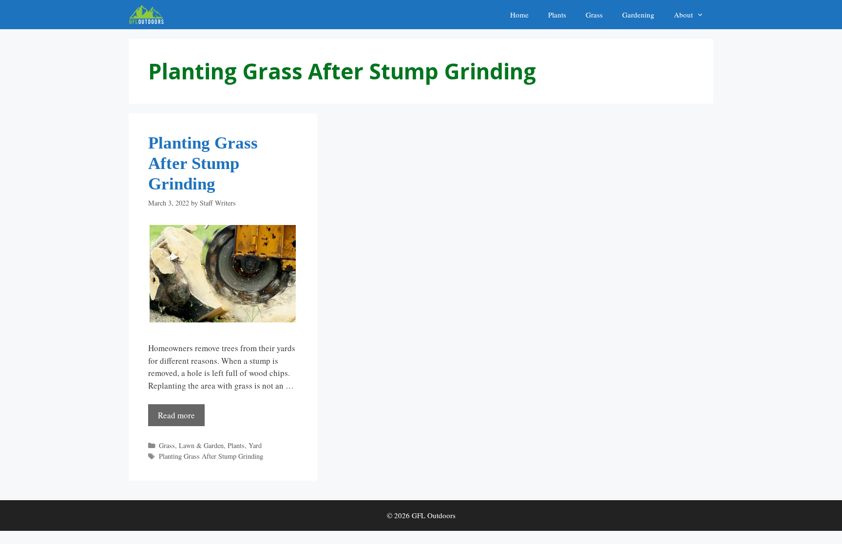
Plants (557, 14)
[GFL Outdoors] (149, 14)
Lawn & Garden (201, 445)
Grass (594, 14)
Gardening (638, 14)
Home (519, 14)
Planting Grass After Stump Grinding (211, 456)
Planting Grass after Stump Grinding (203, 163)
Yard (255, 445)
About (683, 14)
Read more (176, 415)
